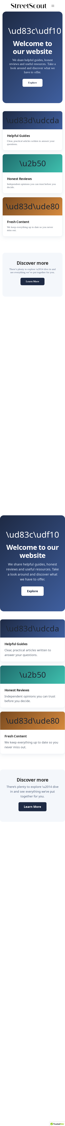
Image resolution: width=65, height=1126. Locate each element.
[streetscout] (29, 5)
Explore (32, 82)
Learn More (32, 281)
